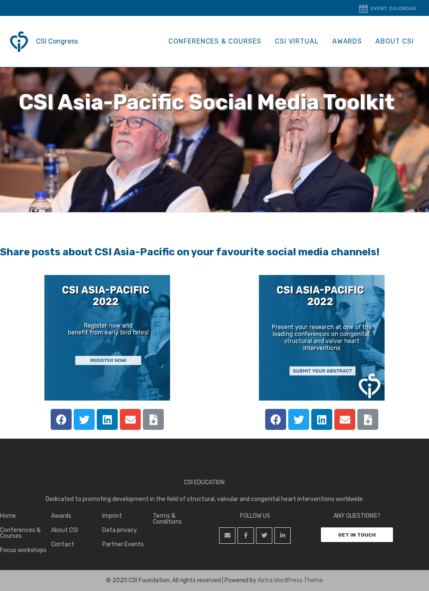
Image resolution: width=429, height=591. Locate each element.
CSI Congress (57, 41)
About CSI (394, 41)
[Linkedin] (107, 419)
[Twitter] (84, 419)
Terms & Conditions (167, 518)
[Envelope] (130, 419)
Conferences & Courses (214, 41)
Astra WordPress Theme (290, 580)
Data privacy (119, 530)
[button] (357, 534)
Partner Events (123, 544)
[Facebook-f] (246, 535)
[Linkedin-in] (282, 535)
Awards (347, 41)
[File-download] (153, 419)
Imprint (112, 515)
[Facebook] (61, 419)
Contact (62, 544)
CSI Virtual (297, 41)
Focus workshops (23, 550)
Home (8, 515)
